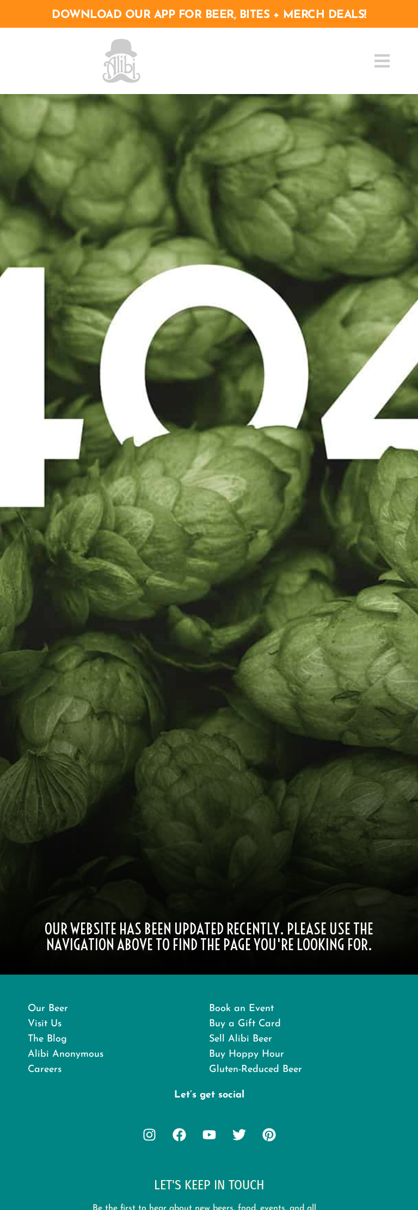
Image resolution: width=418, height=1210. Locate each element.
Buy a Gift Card (245, 1024)
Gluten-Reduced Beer (255, 1070)
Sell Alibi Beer (240, 1039)
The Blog (47, 1039)
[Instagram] (149, 1134)
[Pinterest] (268, 1134)
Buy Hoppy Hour (246, 1054)
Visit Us (45, 1024)
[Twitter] (239, 1134)
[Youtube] (209, 1134)
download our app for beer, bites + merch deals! (209, 15)
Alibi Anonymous (65, 1054)
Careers (45, 1070)
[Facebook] (179, 1134)
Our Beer (48, 1009)
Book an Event (241, 1009)
